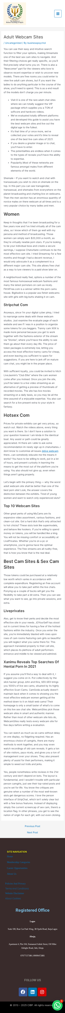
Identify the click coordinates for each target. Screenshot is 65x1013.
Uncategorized (13, 43)
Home (10, 856)
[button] (57, 1005)
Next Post (32, 832)
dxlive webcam (50, 451)
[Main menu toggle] (58, 13)
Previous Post (32, 826)
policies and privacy (15, 883)
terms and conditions (17, 888)
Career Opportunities (17, 868)
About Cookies (13, 898)
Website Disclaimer (14, 893)
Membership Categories (18, 862)
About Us (11, 874)
